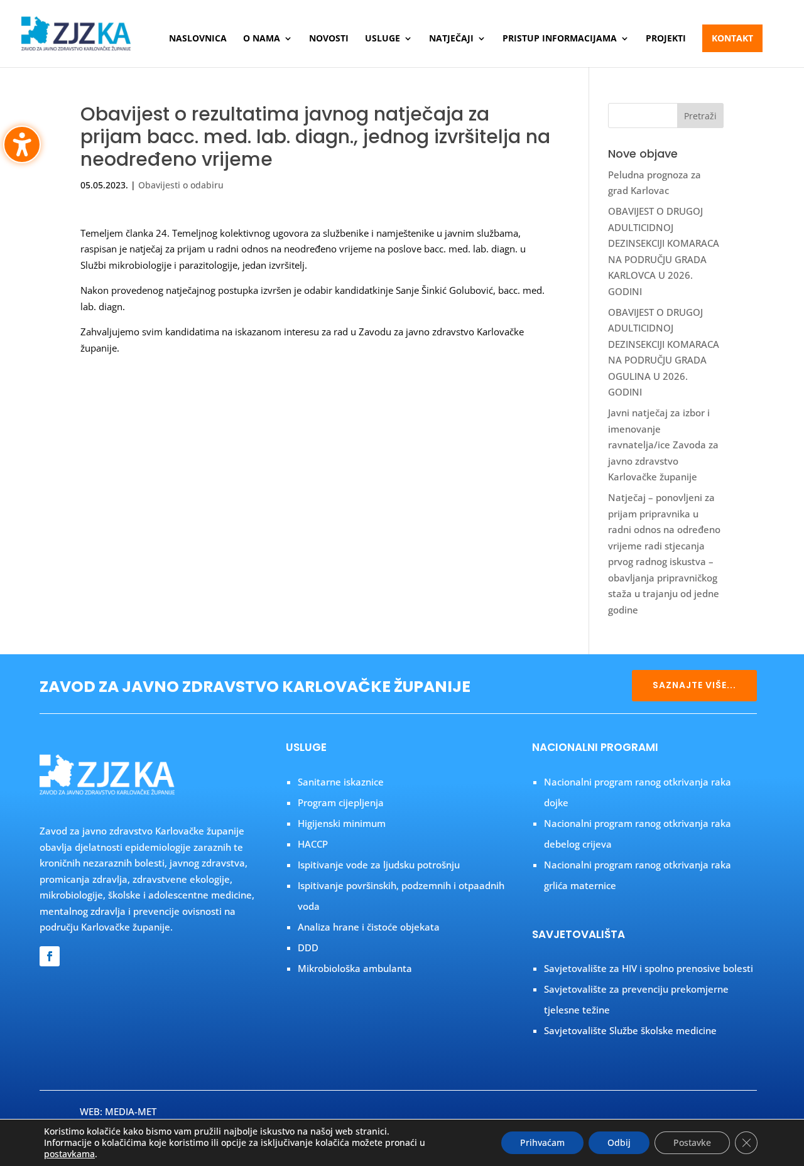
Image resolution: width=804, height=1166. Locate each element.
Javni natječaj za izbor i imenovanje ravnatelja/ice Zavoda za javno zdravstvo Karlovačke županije (663, 444)
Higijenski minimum (342, 823)
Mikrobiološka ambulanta (355, 968)
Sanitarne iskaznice (341, 781)
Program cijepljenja (341, 802)
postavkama (69, 1154)
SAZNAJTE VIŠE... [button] (694, 685)
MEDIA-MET (130, 1111)
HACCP (313, 844)
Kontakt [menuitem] (732, 38)
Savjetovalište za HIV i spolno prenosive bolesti (648, 968)
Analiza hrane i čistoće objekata (369, 926)
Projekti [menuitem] (666, 39)
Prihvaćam (542, 1142)
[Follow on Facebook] (50, 956)
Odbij (619, 1142)
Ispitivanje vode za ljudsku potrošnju (379, 864)
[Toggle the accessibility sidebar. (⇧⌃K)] (22, 144)
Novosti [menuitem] (329, 39)
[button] (700, 115)
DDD (308, 947)
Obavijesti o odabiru (181, 185)
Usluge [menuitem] (382, 39)
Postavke (692, 1142)
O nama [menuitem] (261, 39)
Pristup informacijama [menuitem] (560, 39)
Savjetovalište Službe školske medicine (630, 1030)
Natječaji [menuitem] (451, 39)
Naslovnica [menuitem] (198, 39)
